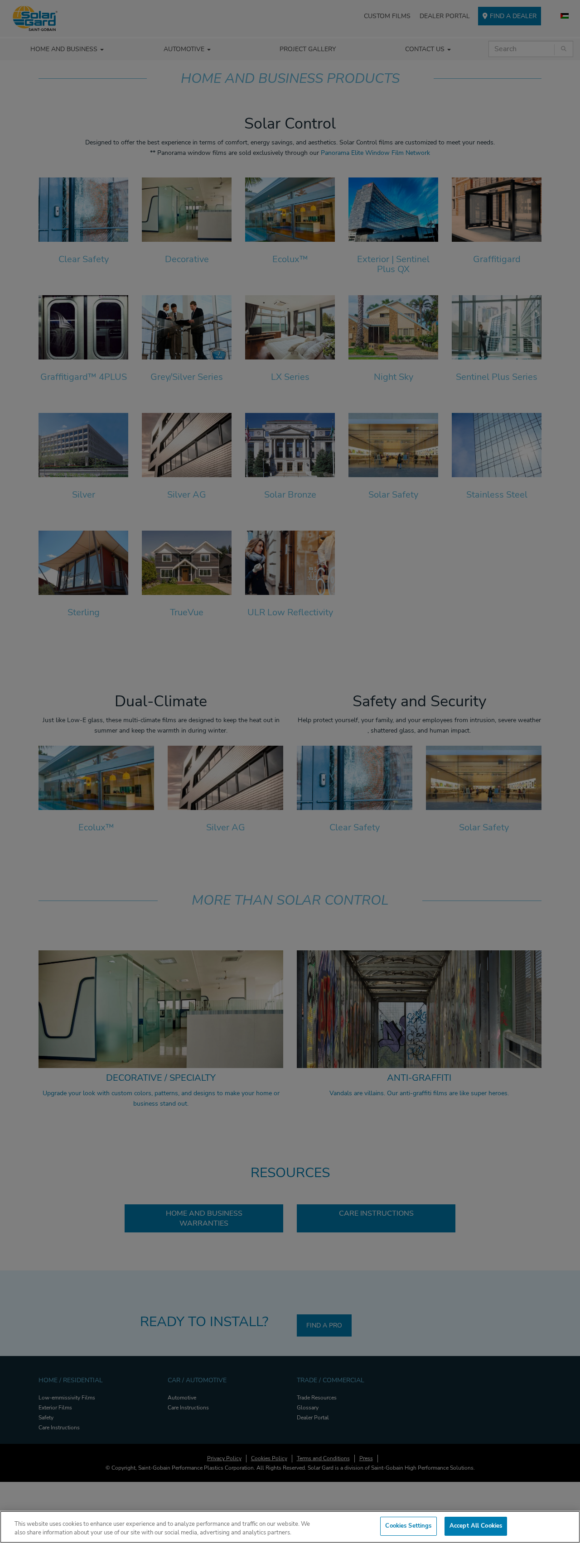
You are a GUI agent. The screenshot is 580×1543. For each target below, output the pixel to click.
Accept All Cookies (476, 1526)
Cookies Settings (408, 1526)
